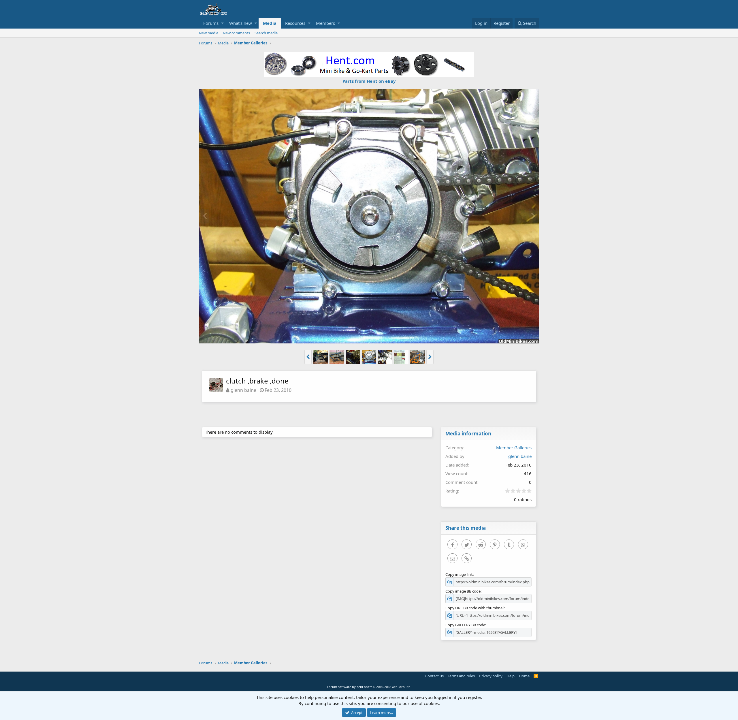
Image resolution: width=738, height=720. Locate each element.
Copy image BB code (463, 591)
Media (269, 23)
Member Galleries (514, 447)
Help (511, 675)
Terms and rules (461, 675)
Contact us (434, 675)
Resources (295, 23)
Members (325, 23)
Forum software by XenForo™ (369, 687)
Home (524, 675)
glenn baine (243, 390)
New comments (236, 32)
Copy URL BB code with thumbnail (474, 607)
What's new (240, 23)
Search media (266, 32)
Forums (211, 23)
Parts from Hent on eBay (369, 81)
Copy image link (459, 574)
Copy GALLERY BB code (465, 624)
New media (208, 32)
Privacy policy (490, 675)
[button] (222, 23)
